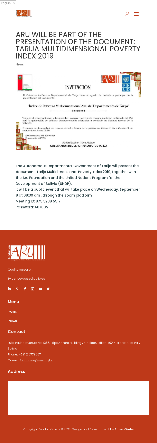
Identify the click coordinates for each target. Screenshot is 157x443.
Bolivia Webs (124, 429)
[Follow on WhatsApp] (17, 289)
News (20, 64)
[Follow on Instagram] (32, 289)
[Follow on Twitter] (48, 289)
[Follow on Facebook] (25, 289)
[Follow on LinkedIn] (9, 289)
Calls (13, 312)
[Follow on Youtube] (40, 289)
